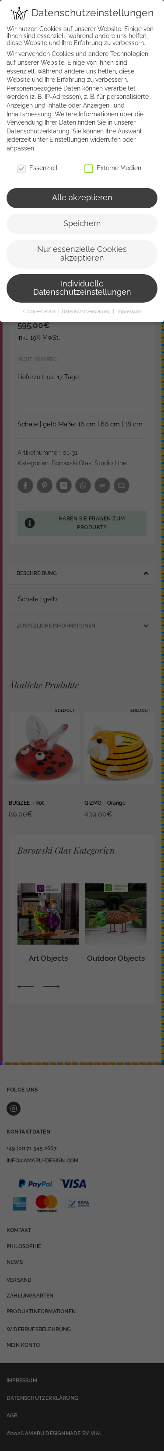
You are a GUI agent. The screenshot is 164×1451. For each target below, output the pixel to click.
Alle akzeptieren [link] (82, 197)
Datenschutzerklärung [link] (38, 131)
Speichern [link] (82, 223)
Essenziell (43, 167)
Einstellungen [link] (68, 139)
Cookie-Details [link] (40, 311)
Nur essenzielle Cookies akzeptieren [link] (82, 253)
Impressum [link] (128, 311)
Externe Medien (119, 167)
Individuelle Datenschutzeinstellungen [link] (82, 288)
